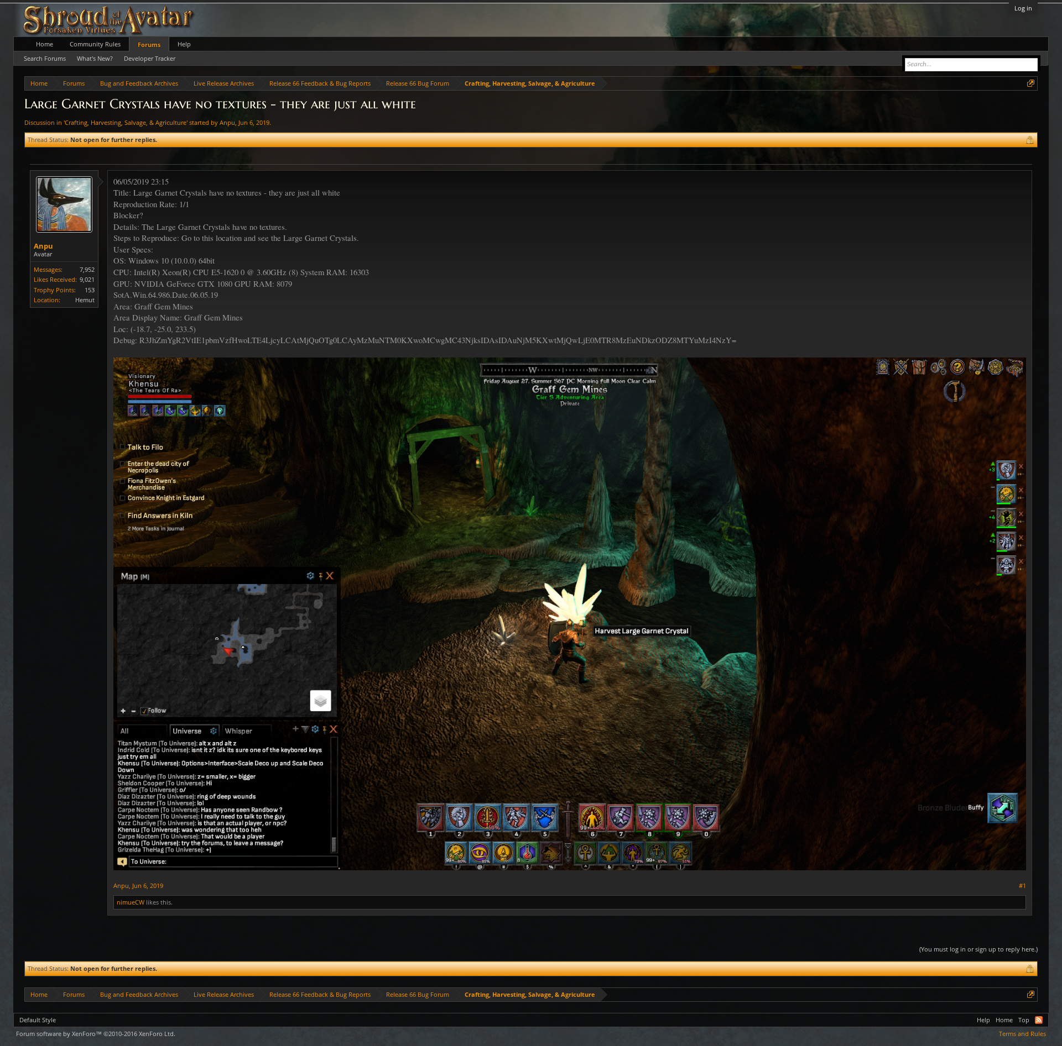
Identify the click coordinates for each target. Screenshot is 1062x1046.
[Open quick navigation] (1030, 83)
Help (184, 44)
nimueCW (130, 902)
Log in (1023, 8)
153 (90, 290)
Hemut (85, 300)
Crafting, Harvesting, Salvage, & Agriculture (125, 122)
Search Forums (45, 58)
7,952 (87, 269)
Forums (149, 44)
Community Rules (95, 44)
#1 (1022, 886)
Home (44, 44)
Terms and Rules (1022, 1033)
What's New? (95, 58)
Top (1023, 1020)
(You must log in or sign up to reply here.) (978, 949)
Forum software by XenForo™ (95, 1033)
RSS (1039, 1020)
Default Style (37, 1020)
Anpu (227, 122)
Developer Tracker (149, 58)
